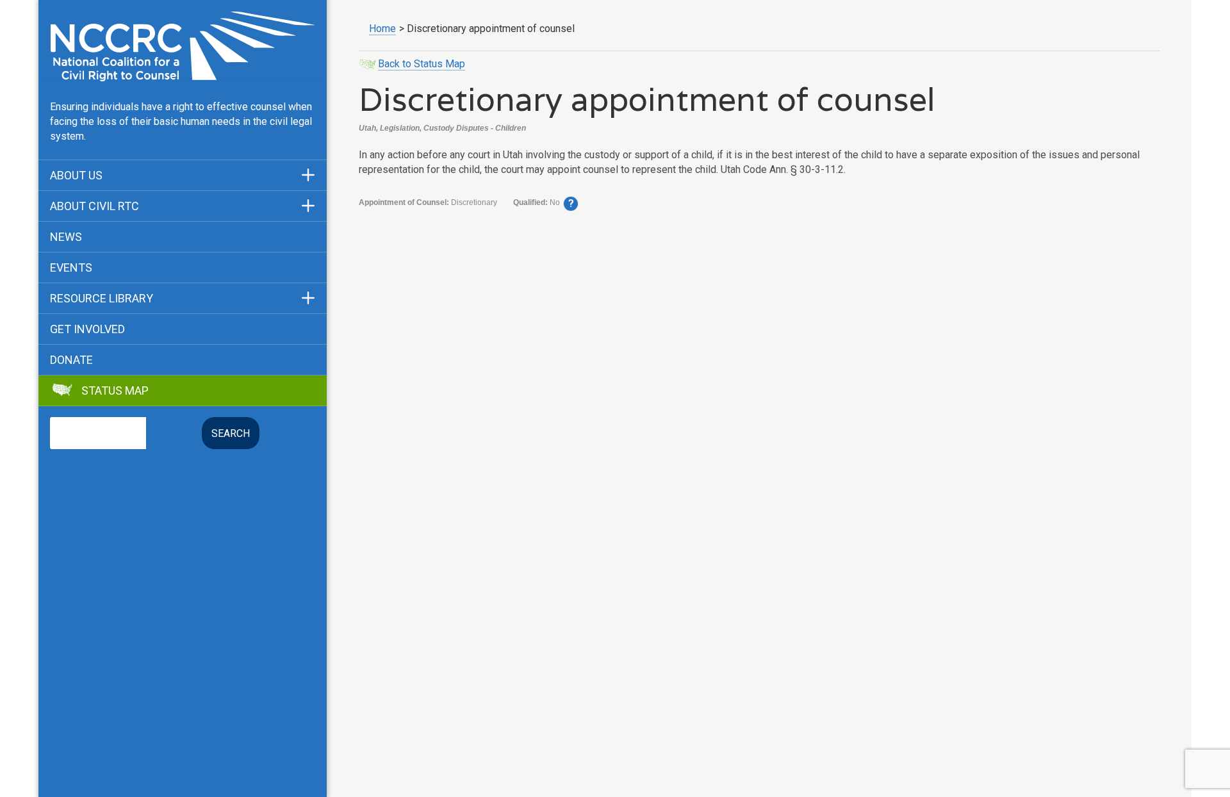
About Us (76, 175)
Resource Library (101, 298)
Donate (71, 360)
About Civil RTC (94, 206)
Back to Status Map (421, 64)
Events (71, 267)
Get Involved (87, 329)
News (66, 237)
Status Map (115, 390)
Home (382, 28)
